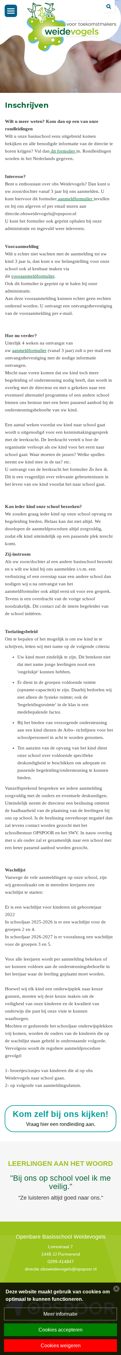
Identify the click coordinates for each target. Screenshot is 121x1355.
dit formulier (63, 151)
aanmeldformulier (76, 198)
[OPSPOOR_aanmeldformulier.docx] (57, 198)
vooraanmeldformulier (32, 276)
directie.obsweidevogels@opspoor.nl (60, 1268)
